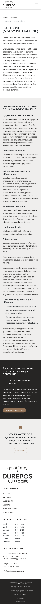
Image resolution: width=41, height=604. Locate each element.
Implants (7, 497)
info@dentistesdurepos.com (13, 571)
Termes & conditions (20, 595)
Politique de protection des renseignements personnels (20, 590)
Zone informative (10, 509)
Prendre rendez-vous (14, 410)
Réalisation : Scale (20, 601)
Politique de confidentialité (20, 587)
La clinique (8, 501)
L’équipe (6, 505)
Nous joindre (20, 450)
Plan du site (20, 598)
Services (6, 493)
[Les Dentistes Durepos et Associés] (9, 4)
